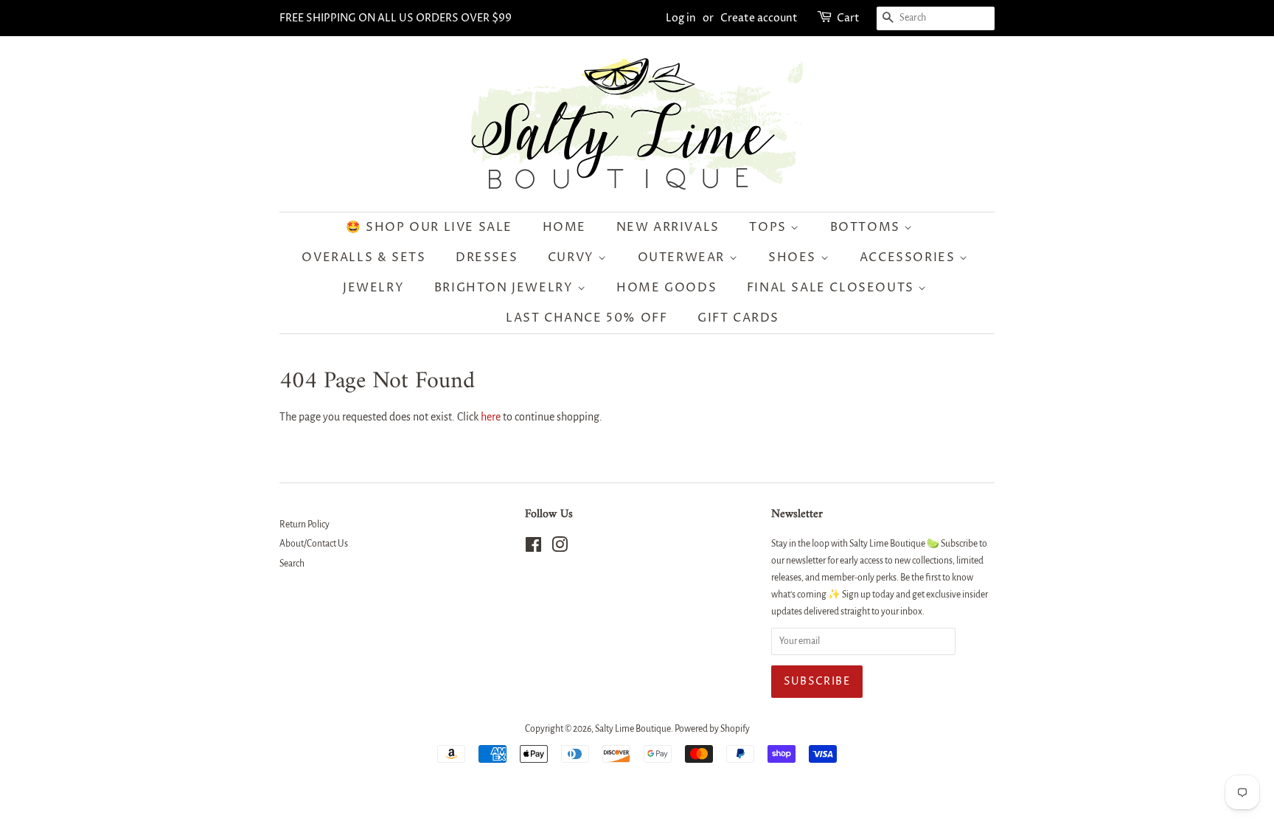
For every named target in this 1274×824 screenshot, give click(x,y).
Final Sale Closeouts (833, 288)
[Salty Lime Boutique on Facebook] (533, 548)
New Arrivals (668, 227)
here (491, 417)
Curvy (573, 257)
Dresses (487, 257)
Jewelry (373, 288)
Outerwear (683, 257)
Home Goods (666, 288)
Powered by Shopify (712, 729)
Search (291, 563)
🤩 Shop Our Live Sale (429, 227)
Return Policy (304, 524)
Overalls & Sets (363, 257)
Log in (681, 18)
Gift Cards (738, 318)
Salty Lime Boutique (633, 729)
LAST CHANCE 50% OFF (586, 318)
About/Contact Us (313, 544)
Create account (759, 18)
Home (564, 227)
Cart (848, 18)
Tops (769, 227)
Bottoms (867, 227)
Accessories (909, 257)
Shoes (794, 257)
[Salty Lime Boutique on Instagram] (559, 548)
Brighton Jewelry (505, 288)
